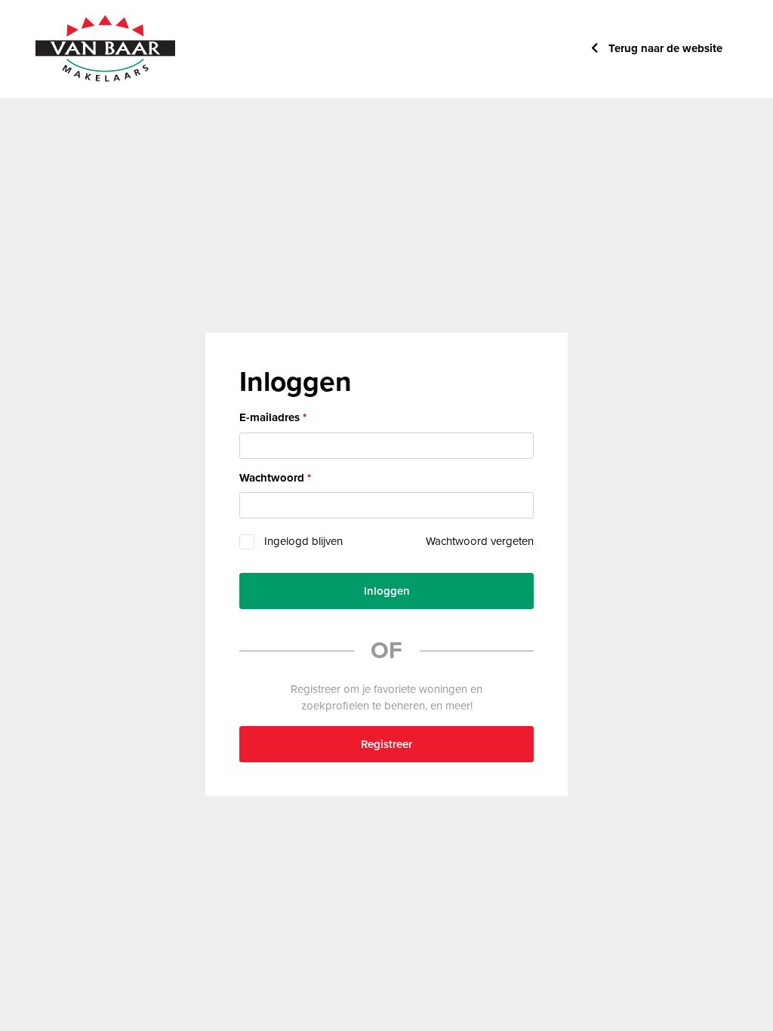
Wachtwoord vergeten (480, 541)
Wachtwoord (271, 478)
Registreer (386, 744)
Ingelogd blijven (303, 541)
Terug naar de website (663, 48)
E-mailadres (269, 417)
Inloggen (387, 591)
